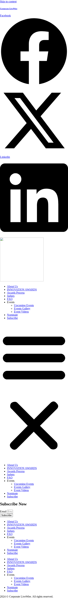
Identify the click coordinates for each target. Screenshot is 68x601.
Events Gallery (22, 308)
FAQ (10, 299)
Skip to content (8, 1)
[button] (34, 391)
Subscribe (12, 317)
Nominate (12, 314)
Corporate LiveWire (8, 9)
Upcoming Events (24, 305)
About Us (12, 286)
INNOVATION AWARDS (22, 289)
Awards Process (16, 292)
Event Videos (21, 311)
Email (3, 511)
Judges (10, 295)
